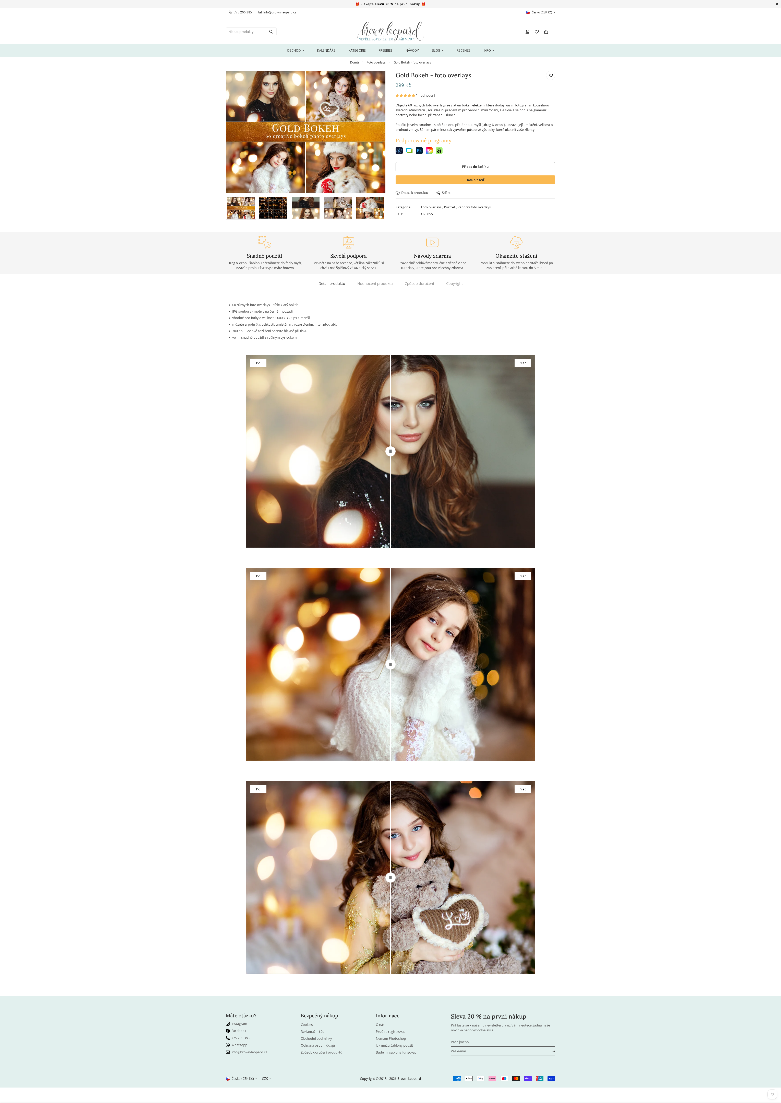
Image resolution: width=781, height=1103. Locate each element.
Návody (412, 50)
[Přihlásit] (550, 1051)
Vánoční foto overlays (474, 207)
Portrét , (450, 207)
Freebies (386, 50)
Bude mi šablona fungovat (396, 1052)
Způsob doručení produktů (321, 1052)
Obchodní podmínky (316, 1038)
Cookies (307, 1024)
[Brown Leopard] (390, 32)
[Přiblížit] (376, 79)
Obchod (294, 50)
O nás (380, 1024)
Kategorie (357, 50)
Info (487, 50)
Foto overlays (376, 62)
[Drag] (390, 451)
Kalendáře (326, 50)
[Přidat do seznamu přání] (550, 75)
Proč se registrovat (390, 1031)
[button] (546, 31)
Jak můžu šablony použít (394, 1045)
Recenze (463, 50)
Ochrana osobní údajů (318, 1045)
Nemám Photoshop (391, 1038)
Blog (436, 50)
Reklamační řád (312, 1031)
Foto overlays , (432, 207)
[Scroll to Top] (773, 1080)
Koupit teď (475, 180)
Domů (354, 62)
